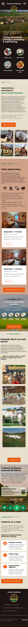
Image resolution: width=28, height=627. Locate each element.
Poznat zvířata (14, 460)
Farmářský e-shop (14, 326)
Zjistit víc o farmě (8, 124)
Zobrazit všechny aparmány (14, 289)
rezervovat (8, 244)
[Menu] (3, 3)
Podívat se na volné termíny (12, 581)
